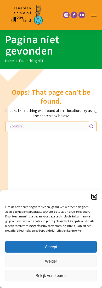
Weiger (51, 261)
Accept (51, 246)
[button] (94, 196)
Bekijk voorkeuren (51, 275)
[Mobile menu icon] (93, 15)
